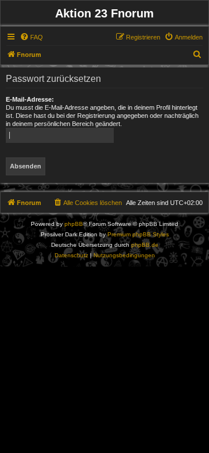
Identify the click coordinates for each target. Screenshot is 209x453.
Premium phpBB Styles (138, 234)
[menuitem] (31, 37)
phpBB (73, 224)
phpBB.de (144, 245)
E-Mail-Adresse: (30, 99)
